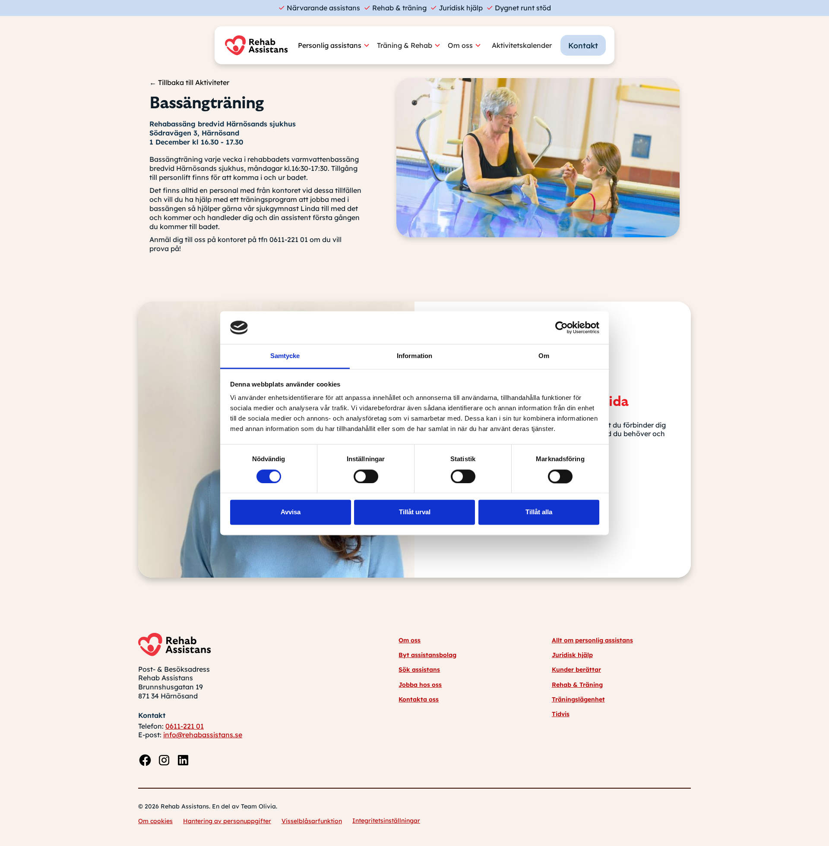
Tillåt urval (414, 512)
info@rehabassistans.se (202, 734)
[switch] (366, 476)
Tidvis (561, 714)
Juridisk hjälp (572, 655)
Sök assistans (419, 669)
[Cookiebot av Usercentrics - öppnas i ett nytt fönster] (561, 327)
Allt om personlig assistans (592, 640)
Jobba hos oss (420, 685)
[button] (337, 45)
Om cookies (155, 821)
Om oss (410, 640)
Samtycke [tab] (285, 356)
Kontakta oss (419, 699)
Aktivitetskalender (522, 45)
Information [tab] (414, 356)
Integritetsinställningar (386, 820)
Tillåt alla (538, 512)
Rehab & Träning (577, 685)
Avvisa (291, 512)
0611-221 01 (184, 726)
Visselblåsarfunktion (312, 821)
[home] (258, 45)
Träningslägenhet (578, 699)
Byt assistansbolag (427, 655)
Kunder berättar (576, 669)
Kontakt (583, 45)
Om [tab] (543, 356)
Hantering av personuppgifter (227, 821)
